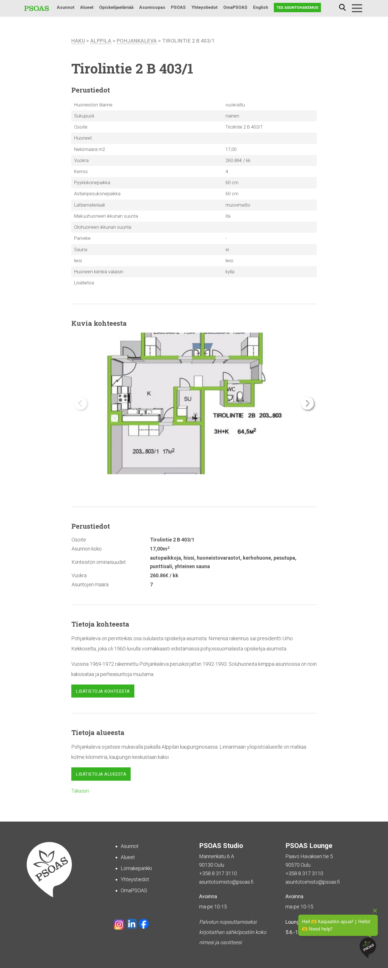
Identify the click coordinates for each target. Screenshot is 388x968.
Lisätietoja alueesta (101, 774)
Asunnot (65, 7)
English (260, 7)
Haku (342, 7)
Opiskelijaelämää (116, 7)
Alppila (101, 41)
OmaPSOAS (235, 7)
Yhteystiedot (204, 7)
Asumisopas (152, 7)
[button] (307, 403)
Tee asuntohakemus (297, 7)
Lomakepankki (136, 868)
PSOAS (178, 7)
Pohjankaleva (137, 41)
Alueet (86, 7)
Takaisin (80, 791)
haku (78, 41)
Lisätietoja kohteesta (103, 691)
